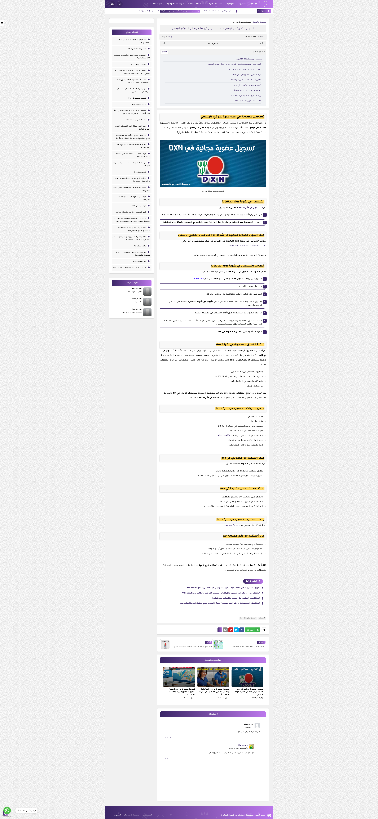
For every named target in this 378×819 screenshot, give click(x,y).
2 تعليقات (165, 37)
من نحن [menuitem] (253, 4)
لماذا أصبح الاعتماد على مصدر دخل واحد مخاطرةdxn (235, 598)
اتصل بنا (117, 815)
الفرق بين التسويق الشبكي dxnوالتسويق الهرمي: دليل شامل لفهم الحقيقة (132, 72)
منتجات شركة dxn (139, 262)
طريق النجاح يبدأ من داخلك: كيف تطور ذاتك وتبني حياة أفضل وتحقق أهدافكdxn (223, 588)
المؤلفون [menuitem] (230, 4)
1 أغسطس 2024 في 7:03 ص (238, 748)
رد (170, 738)
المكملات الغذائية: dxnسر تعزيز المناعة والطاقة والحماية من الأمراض (132, 81)
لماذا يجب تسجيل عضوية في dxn (247, 91)
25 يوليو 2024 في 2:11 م (246, 727)
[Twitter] (236, 629)
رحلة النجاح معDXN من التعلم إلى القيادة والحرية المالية (132, 127)
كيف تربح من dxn (139, 206)
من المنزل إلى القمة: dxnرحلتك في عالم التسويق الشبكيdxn (133, 254)
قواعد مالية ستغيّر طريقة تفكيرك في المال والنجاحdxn (207, 11)
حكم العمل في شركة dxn (136, 120)
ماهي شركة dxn (140, 246)
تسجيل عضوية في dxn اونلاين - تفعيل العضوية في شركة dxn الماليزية (181, 692)
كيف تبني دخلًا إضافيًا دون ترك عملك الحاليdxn (134, 198)
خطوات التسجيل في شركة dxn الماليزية (244, 70)
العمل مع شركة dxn (138, 64)
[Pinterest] (230, 629)
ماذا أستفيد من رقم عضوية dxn (248, 101)
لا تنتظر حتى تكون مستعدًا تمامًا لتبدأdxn (247, 11)
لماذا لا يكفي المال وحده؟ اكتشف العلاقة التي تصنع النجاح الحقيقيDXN (132, 229)
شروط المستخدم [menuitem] (155, 4)
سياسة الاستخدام (131, 815)
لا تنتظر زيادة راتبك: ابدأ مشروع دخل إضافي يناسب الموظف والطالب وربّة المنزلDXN (220, 593)
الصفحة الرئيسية (259, 22)
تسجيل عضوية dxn (138, 105)
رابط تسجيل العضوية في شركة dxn (246, 96)
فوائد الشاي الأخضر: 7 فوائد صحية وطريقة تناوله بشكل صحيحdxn (132, 180)
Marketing (243, 745)
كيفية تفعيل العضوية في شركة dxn (246, 75)
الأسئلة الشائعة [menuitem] (195, 4)
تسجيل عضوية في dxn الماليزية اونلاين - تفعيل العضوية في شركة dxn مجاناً (214, 692)
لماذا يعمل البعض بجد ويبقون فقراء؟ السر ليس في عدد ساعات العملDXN (131, 238)
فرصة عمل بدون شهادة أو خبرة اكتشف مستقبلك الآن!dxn (132, 155)
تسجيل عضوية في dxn (242, 22)
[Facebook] (241, 629)
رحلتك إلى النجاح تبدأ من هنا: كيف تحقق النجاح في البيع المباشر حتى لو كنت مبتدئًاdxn (133, 137)
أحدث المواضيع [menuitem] (215, 4)
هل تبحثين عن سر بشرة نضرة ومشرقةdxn (129, 268)
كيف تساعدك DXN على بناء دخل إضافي (131, 212)
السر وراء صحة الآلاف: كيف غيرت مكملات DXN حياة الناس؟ (132, 56)
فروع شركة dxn (140, 172)
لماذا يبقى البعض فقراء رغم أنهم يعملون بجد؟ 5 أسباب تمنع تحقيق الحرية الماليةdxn (220, 603)
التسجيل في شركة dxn (250, 208)
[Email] (225, 629)
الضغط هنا (198, 279)
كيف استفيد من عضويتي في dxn (247, 85)
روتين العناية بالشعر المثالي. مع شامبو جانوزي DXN (133, 146)
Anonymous (137, 289)
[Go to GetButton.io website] (7, 816)
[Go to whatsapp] (7, 810)
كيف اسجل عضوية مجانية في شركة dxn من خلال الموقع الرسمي (234, 64)
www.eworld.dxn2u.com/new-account (247, 246)
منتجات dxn (224, 436)
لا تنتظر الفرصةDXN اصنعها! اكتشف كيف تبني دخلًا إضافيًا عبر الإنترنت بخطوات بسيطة (132, 220)
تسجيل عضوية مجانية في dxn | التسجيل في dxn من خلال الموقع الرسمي (249, 692)
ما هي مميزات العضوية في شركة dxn (245, 80)
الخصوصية (147, 815)
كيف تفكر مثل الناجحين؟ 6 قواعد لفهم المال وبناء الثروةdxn (164, 11)
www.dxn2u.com (232, 525)
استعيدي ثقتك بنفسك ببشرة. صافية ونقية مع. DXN (133, 41)
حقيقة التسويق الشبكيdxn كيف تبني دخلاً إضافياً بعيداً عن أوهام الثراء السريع (132, 112)
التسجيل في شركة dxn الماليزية (249, 59)
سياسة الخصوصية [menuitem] (175, 4)
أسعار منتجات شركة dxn (136, 49)
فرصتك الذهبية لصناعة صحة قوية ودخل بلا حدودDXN (131, 164)
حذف (166, 738)
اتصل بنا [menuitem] (242, 4)
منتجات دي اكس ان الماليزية (232, 815)
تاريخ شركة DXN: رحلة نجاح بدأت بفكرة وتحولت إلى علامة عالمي (133, 90)
